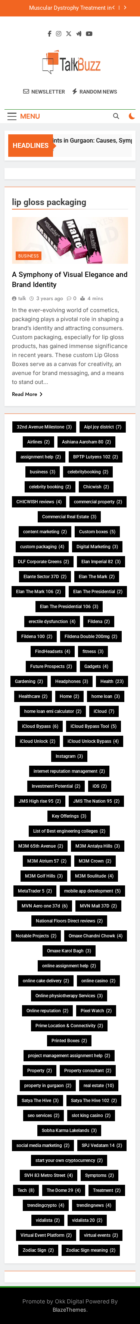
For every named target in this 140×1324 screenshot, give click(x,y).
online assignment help (69, 965)
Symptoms (99, 1175)
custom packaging (42, 546)
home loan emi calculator (52, 711)
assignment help (41, 457)
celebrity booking (50, 486)
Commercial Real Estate (69, 516)
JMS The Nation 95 (96, 801)
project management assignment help (69, 1055)
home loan (105, 696)
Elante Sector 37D (45, 576)
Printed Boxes (69, 1040)
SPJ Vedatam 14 (102, 1145)
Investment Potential (56, 786)
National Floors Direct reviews (69, 921)
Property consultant (87, 1070)
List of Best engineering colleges (69, 831)
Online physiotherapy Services (69, 995)
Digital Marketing (97, 546)
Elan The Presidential (97, 591)
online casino (98, 980)
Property (39, 1070)
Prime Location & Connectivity (69, 1025)
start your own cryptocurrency (69, 1160)
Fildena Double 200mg (91, 636)
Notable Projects (36, 936)
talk (22, 298)
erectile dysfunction (52, 621)
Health (112, 681)
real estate (99, 1085)
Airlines (38, 442)
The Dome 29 (64, 1190)
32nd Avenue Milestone (44, 427)
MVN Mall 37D (98, 906)
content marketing (45, 531)
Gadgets (96, 666)
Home (69, 696)
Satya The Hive (40, 1100)
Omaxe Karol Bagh (69, 951)
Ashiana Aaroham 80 (86, 442)
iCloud (104, 711)
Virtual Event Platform (46, 1235)
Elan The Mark (97, 576)
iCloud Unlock (37, 741)
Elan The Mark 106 (38, 591)
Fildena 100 (36, 636)
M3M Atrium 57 (46, 861)
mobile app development (92, 891)
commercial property (98, 501)
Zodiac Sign (38, 1250)
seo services (43, 1115)
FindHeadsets (52, 651)
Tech (26, 1190)
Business (28, 256)
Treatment (107, 1190)
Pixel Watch (96, 1010)
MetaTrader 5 (35, 891)
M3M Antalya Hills (97, 846)
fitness (93, 651)
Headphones (71, 681)
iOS (100, 786)
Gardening (29, 681)
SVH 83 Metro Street (48, 1175)
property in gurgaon (47, 1085)
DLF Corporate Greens (43, 561)
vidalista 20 (87, 1220)
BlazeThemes (69, 1309)
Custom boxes (97, 531)
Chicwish (96, 486)
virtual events (101, 1235)
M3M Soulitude (94, 876)
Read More (24, 394)
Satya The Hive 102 (94, 1100)
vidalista (48, 1220)
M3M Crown (95, 861)
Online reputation (47, 1010)
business (42, 472)
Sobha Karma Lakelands (69, 1130)
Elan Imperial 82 (101, 561)
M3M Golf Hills (44, 876)
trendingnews (94, 1205)
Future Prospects (51, 666)
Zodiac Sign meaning (90, 1250)
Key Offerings (69, 816)
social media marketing (42, 1145)
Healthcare (33, 696)
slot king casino (91, 1115)
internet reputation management (69, 771)
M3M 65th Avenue (40, 846)
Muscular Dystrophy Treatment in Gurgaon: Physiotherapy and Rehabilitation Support (70, 8)
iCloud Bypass (40, 726)
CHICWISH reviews (39, 501)
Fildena (99, 621)
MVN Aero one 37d (45, 906)
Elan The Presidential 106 (69, 606)
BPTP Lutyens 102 (95, 457)
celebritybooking (88, 472)
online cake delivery (46, 980)
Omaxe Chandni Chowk (95, 936)
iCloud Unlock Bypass (93, 741)
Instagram (69, 756)
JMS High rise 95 (40, 801)
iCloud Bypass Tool (93, 726)
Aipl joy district (102, 427)
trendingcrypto (45, 1205)
